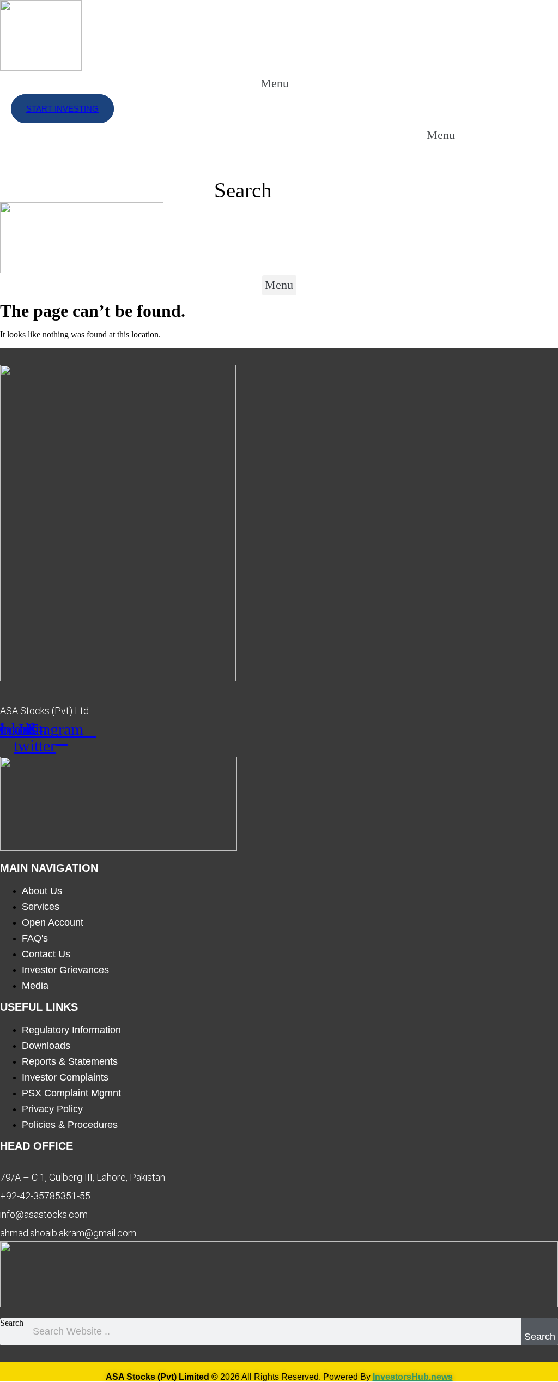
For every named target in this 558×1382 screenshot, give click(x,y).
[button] (285, 83)
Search (11, 1322)
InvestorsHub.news (413, 1376)
